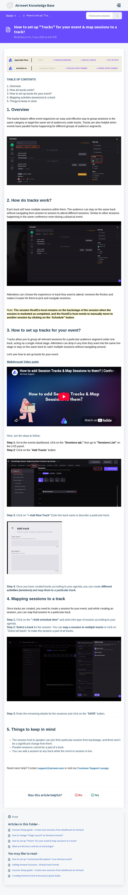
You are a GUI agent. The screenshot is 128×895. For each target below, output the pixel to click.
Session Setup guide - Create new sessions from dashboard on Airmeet (48, 829)
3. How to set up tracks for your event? (29, 93)
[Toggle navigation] (118, 5)
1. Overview (14, 86)
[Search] (117, 15)
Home (9, 15)
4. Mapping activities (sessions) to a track (31, 97)
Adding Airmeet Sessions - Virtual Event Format (35, 864)
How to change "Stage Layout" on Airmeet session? (37, 835)
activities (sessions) (19, 590)
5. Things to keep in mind (21, 101)
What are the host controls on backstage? (33, 846)
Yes (97, 795)
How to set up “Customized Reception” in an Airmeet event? (42, 859)
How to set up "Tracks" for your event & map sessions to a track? (44, 840)
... (19, 15)
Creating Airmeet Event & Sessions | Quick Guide (36, 875)
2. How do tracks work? (20, 90)
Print (15, 816)
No (80, 795)
